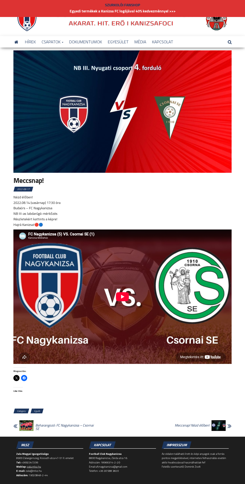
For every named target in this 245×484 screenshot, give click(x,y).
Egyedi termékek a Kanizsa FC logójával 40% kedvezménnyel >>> (123, 11)
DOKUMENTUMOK (85, 42)
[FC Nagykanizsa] (16, 42)
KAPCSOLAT (162, 42)
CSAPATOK (51, 42)
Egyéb (37, 411)
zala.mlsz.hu (34, 467)
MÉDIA (140, 42)
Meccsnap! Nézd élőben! (192, 425)
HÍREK (30, 42)
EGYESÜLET (118, 42)
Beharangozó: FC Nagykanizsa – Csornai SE (64, 427)
